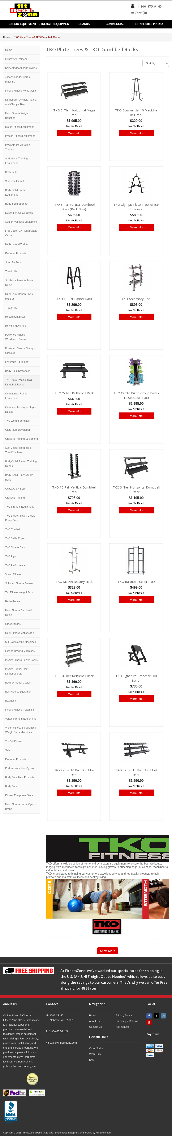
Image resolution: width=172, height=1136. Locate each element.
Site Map (48, 1132)
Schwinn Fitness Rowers (19, 583)
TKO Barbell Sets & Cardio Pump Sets (20, 518)
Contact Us (95, 1026)
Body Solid (11, 786)
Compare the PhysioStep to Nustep (20, 409)
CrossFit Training (15, 497)
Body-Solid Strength (16, 203)
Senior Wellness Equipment (21, 221)
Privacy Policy (124, 1015)
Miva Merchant (103, 1132)
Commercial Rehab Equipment (16, 396)
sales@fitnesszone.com (63, 1042)
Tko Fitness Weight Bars (19, 592)
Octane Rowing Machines (20, 651)
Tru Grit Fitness (13, 741)
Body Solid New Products (19, 777)
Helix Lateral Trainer (17, 244)
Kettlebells (11, 172)
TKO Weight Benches (17, 420)
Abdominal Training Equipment (16, 161)
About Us (94, 1021)
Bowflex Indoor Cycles (18, 682)
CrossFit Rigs (13, 624)
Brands (84, 24)
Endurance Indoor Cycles (19, 768)
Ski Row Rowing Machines (20, 642)
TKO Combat (12, 529)
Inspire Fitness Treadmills (19, 709)
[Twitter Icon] (157, 1015)
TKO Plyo (10, 556)
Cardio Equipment (22, 24)
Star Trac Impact (14, 181)
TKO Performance (15, 565)
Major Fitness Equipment (19, 126)
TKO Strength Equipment (19, 506)
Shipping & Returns (127, 1021)
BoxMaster (11, 700)
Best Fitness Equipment (18, 691)
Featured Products (15, 253)
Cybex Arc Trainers (16, 59)
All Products (122, 1026)
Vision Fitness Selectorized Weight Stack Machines (20, 730)
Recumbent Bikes (15, 316)
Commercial (115, 24)
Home (6, 37)
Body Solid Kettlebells (17, 371)
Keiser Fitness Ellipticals (19, 212)
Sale (7, 750)
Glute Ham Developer (17, 429)
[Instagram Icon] (164, 1015)
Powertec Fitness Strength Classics (20, 350)
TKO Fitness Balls (15, 547)
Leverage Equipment (17, 362)
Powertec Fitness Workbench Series (15, 337)
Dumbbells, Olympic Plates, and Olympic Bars (20, 102)
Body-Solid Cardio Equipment (15, 192)
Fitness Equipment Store (19, 795)
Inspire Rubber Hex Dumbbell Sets (16, 671)
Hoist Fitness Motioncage (19, 633)
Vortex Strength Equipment (20, 718)
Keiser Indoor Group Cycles (21, 68)
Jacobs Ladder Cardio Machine (18, 79)
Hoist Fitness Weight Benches (17, 115)
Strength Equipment (54, 24)
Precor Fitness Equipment (20, 135)
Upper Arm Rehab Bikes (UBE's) (19, 296)
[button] (132, 7)
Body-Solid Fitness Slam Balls (19, 477)
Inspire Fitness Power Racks (21, 660)
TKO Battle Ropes (15, 538)
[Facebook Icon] (149, 1015)
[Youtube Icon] (149, 1022)
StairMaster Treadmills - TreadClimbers (18, 450)
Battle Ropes (12, 601)
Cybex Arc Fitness (15, 488)
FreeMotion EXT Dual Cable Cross (21, 233)
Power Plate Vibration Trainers (17, 147)
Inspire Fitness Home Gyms (20, 90)
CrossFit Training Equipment (21, 438)
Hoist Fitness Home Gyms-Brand (20, 806)
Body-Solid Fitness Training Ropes (21, 464)
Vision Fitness (13, 574)
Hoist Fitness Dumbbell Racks (18, 612)
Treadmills (11, 271)
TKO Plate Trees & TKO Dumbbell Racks (18, 382)
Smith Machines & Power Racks (19, 283)
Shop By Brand (13, 262)
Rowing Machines (15, 325)
